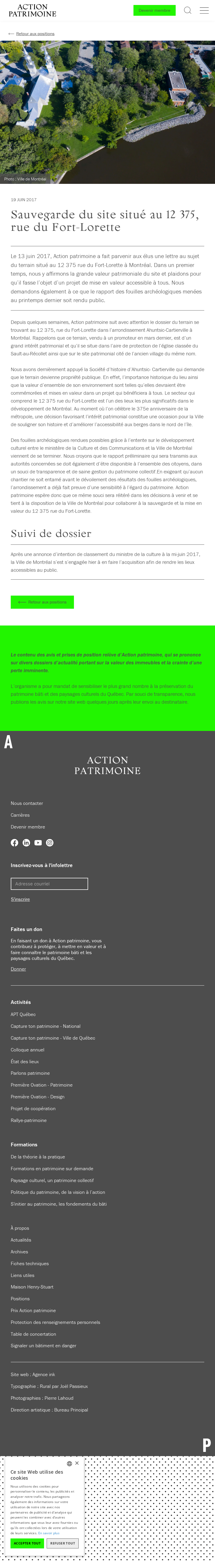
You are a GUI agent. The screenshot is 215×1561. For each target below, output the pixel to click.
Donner (18, 969)
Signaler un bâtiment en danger (43, 1345)
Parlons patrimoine (30, 1073)
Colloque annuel (27, 1049)
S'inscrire (20, 899)
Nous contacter (27, 803)
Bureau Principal (71, 1410)
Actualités (21, 1240)
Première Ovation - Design (37, 1096)
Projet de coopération (33, 1108)
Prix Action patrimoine (33, 1310)
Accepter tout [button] (27, 1543)
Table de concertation (33, 1334)
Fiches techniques (30, 1263)
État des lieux (25, 1061)
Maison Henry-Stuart (32, 1287)
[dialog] (44, 1506)
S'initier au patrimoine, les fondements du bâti (59, 1204)
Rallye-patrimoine (29, 1120)
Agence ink (44, 1374)
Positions (20, 1298)
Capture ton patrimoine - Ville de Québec (53, 1038)
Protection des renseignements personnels (55, 1322)
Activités (21, 1002)
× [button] (77, 1463)
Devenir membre (154, 10)
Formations (24, 1144)
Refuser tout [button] (62, 1543)
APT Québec (23, 1014)
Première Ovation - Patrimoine (42, 1085)
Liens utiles (22, 1275)
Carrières (20, 815)
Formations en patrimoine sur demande (52, 1168)
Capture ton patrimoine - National (45, 1026)
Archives (19, 1251)
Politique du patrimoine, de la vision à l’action (58, 1192)
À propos (20, 1228)
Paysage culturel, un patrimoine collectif (52, 1180)
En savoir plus (49, 1533)
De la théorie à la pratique (38, 1156)
